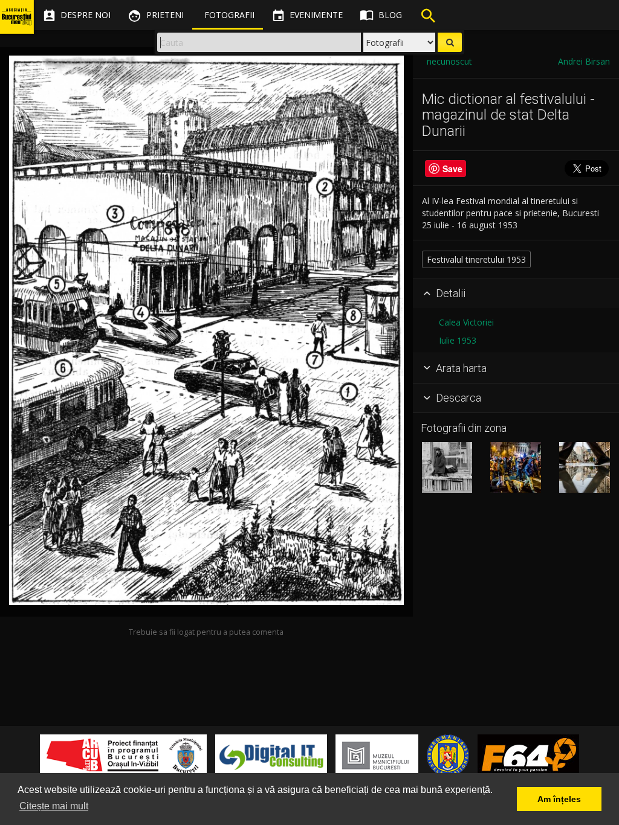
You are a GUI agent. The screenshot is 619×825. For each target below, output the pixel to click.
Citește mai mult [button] (53, 806)
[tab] (516, 293)
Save (452, 168)
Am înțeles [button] (559, 799)
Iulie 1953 (457, 340)
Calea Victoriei (466, 322)
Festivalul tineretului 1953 (476, 259)
